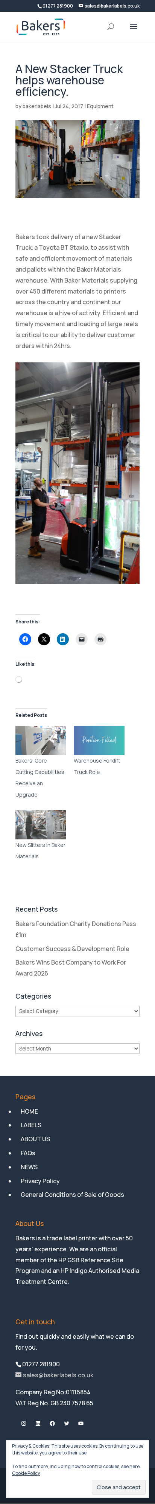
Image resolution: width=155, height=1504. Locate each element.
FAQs (28, 1153)
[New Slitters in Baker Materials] (40, 824)
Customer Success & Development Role (72, 949)
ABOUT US (35, 1139)
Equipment (100, 106)
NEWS (29, 1167)
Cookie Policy (26, 1473)
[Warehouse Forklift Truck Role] (99, 740)
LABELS (31, 1125)
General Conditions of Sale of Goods (72, 1194)
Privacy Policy (40, 1181)
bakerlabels (37, 106)
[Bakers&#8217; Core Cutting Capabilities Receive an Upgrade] (40, 740)
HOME (29, 1111)
